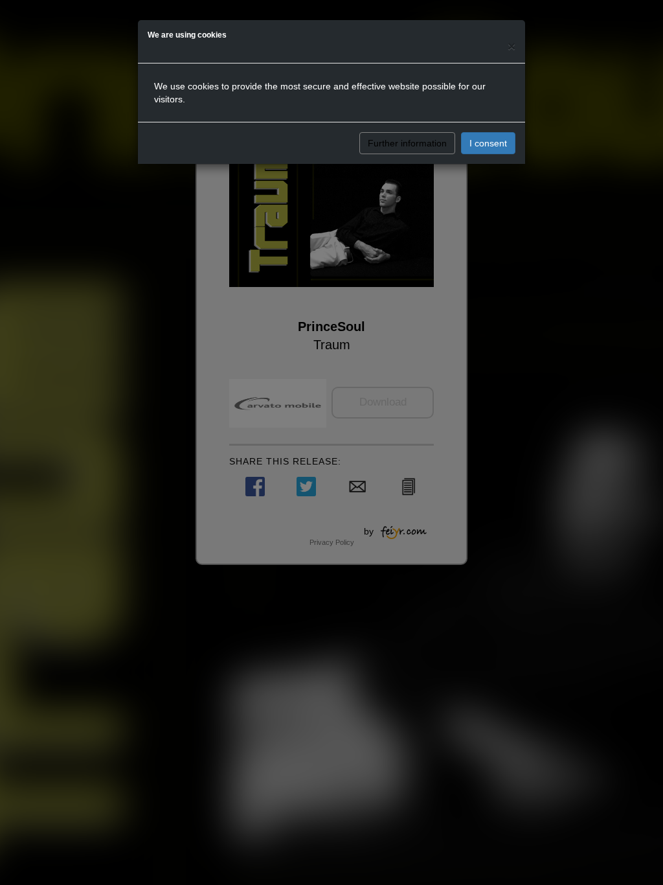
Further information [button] (407, 143)
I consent (488, 143)
